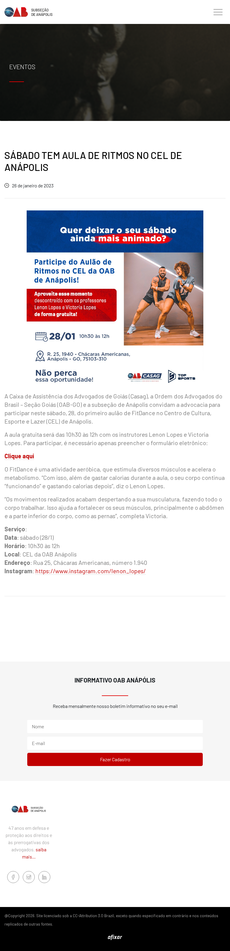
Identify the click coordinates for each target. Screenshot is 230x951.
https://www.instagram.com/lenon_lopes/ (90, 570)
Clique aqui (19, 455)
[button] (218, 11)
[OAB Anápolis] (28, 11)
